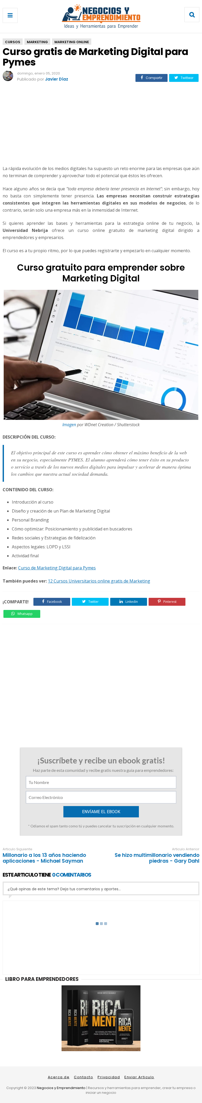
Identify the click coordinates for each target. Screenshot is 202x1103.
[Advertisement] (101, 124)
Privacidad (109, 1077)
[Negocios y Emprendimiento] (101, 27)
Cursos (12, 41)
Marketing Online (71, 41)
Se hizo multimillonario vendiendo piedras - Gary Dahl (157, 858)
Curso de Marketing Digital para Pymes (57, 568)
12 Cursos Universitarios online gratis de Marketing (99, 581)
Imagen (69, 425)
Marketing (37, 41)
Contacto (83, 1077)
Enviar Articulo (139, 1077)
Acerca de (59, 1077)
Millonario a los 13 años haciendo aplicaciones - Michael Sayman (44, 858)
